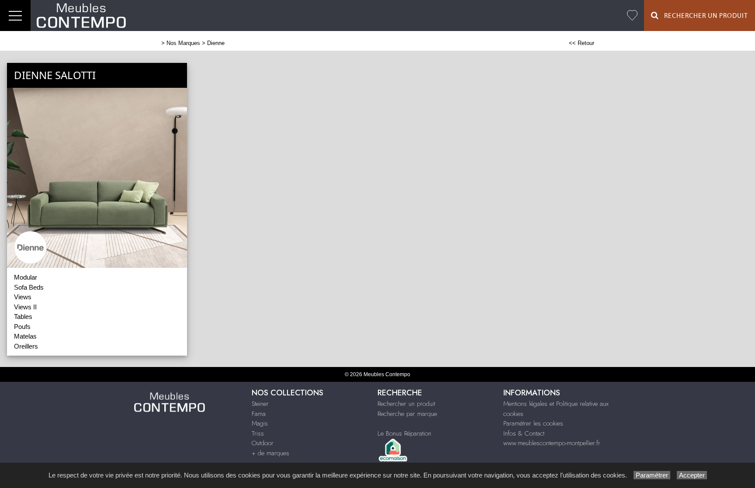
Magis (260, 423)
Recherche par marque (407, 414)
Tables (23, 316)
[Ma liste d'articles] (632, 15)
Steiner (260, 403)
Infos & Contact (523, 433)
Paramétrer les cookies (533, 423)
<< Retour (581, 43)
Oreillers (26, 346)
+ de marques (270, 453)
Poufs (22, 326)
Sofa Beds (29, 287)
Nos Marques (183, 43)
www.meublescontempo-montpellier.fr (551, 443)
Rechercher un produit (406, 403)
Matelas (25, 336)
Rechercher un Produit (703, 16)
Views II (25, 307)
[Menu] (15, 15)
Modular (25, 277)
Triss (258, 433)
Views (22, 297)
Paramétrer (652, 475)
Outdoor (263, 443)
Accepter (692, 475)
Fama (259, 414)
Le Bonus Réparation (404, 433)
